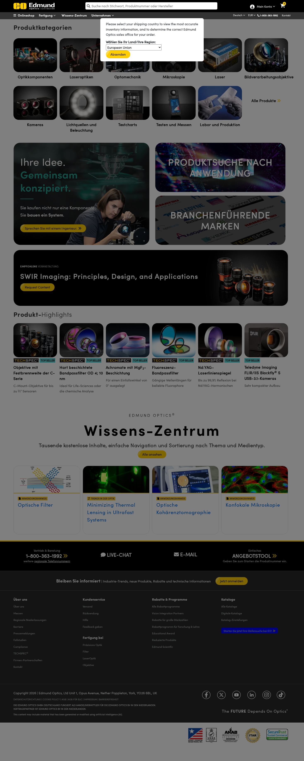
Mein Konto (264, 6)
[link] (285, 3)
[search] (151, 6)
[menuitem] (29, 15)
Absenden (118, 54)
